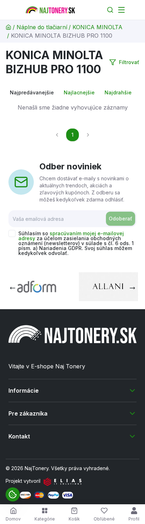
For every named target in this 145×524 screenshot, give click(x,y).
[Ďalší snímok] (132, 288)
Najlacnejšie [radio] (79, 92)
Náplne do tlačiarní (42, 27)
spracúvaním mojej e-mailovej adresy (71, 235)
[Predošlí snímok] (12, 288)
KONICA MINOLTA (97, 27)
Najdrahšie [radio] (118, 92)
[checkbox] (11, 233)
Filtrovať (129, 62)
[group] (72, 93)
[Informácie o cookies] (13, 494)
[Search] (110, 10)
